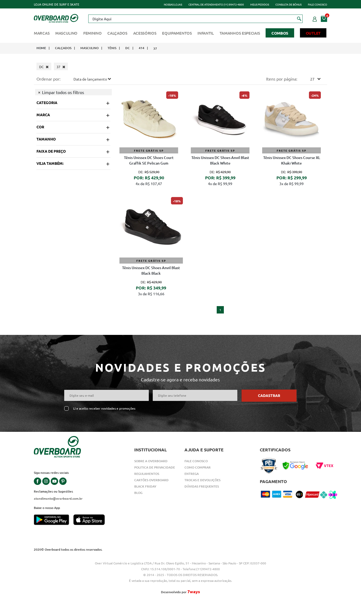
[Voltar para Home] (56, 17)
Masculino (66, 33)
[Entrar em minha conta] (315, 18)
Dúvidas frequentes (201, 486)
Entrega (191, 473)
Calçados (117, 33)
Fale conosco (317, 4)
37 (155, 48)
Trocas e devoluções (202, 480)
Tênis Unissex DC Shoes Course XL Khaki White (291, 160)
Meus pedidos (259, 4)
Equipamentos (177, 33)
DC (127, 48)
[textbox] (195, 19)
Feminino (92, 33)
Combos (279, 33)
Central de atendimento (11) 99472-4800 (216, 4)
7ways (193, 591)
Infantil (205, 33)
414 (141, 48)
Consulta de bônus (288, 4)
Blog (138, 492)
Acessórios (144, 33)
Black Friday (145, 486)
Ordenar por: (48, 78)
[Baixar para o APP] (53, 520)
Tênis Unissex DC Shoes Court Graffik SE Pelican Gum (149, 160)
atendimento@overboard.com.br (58, 498)
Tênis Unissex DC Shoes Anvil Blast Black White (220, 160)
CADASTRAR (269, 395)
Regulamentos (146, 473)
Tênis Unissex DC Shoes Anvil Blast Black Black (151, 270)
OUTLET (313, 33)
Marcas (41, 33)
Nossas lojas (173, 4)
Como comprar (197, 467)
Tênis (112, 48)
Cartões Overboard (151, 480)
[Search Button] (299, 18)
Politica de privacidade (154, 467)
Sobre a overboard (151, 461)
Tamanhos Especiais (240, 33)
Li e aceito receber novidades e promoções (104, 408)
